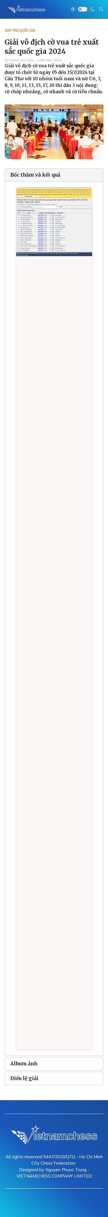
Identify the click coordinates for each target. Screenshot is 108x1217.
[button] (54, 175)
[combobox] (101, 9)
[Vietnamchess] (27, 9)
